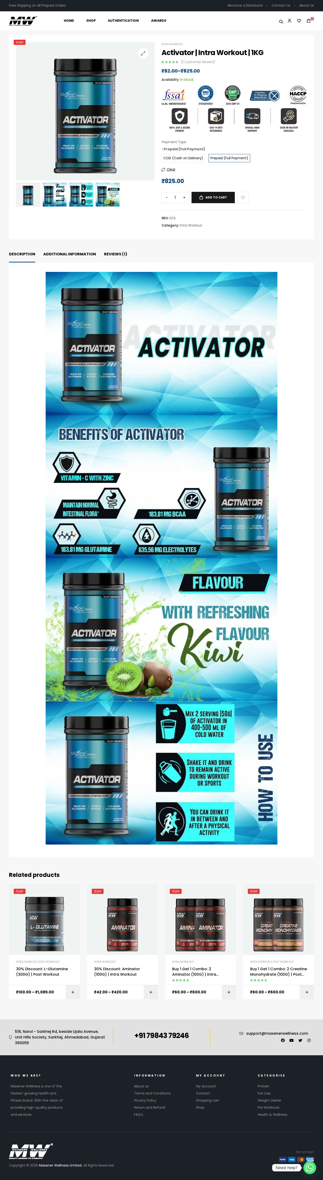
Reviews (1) (115, 254)
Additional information (69, 254)
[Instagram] (309, 1040)
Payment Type (174, 142)
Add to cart (216, 197)
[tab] (22, 254)
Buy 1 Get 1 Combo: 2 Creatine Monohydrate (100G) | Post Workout (278, 971)
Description (22, 254)
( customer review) (198, 62)
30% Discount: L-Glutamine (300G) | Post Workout (42, 971)
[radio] (183, 158)
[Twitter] (300, 1040)
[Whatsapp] (309, 1167)
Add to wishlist (243, 197)
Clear (171, 169)
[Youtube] (291, 1040)
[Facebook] (283, 1040)
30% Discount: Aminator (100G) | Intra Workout (117, 971)
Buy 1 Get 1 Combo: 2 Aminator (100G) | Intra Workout (194, 971)
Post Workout (49, 962)
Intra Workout (172, 44)
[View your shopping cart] (307, 20)
